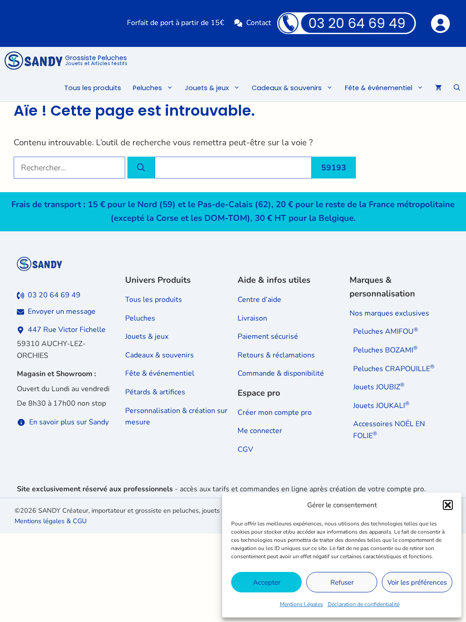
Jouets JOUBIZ (379, 387)
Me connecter (260, 431)
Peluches (147, 87)
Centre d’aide (259, 300)
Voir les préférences (417, 582)
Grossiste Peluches (96, 60)
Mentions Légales (301, 604)
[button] (447, 505)
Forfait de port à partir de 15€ (175, 23)
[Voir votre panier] (438, 88)
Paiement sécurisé (268, 336)
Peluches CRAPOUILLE (394, 369)
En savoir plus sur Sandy (69, 422)
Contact (258, 23)
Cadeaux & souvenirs (287, 87)
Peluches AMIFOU (385, 331)
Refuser (342, 582)
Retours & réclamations (276, 355)
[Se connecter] (439, 23)
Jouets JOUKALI (381, 406)
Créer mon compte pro (275, 413)
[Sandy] (33, 60)
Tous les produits (92, 87)
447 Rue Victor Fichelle (67, 330)
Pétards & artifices (155, 392)
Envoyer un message (62, 311)
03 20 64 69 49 (54, 295)
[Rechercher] (141, 167)
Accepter (266, 582)
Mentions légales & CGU (50, 520)
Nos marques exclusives (389, 313)
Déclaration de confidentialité (364, 604)
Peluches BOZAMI (385, 350)
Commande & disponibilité (281, 373)
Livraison (252, 318)
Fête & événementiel (378, 87)
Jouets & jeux (207, 87)
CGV (245, 449)
